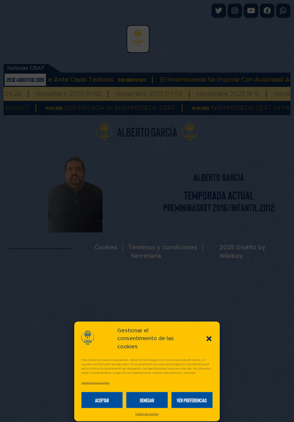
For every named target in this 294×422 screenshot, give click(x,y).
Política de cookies (147, 413)
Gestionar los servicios (95, 382)
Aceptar (102, 400)
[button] (209, 338)
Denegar (147, 400)
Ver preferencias (192, 400)
